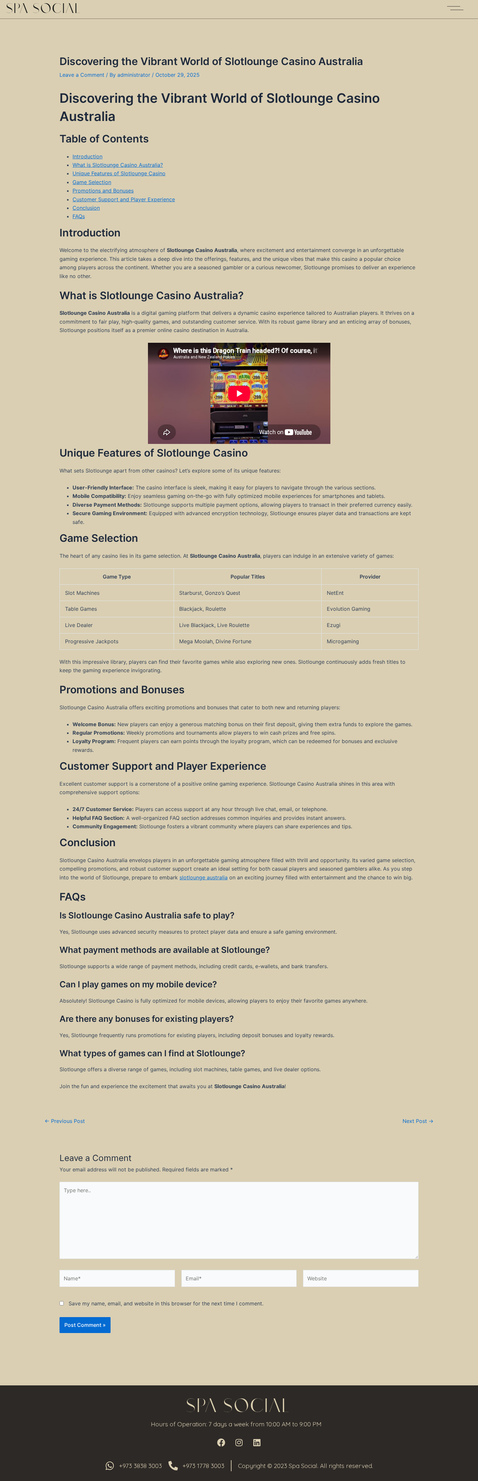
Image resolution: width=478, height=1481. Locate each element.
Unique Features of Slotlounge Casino (119, 173)
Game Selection (92, 182)
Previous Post (65, 1121)
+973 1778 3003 (203, 1466)
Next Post (418, 1121)
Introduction (87, 156)
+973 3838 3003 (140, 1466)
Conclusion (86, 208)
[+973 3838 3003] (109, 1466)
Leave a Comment (82, 75)
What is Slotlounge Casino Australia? (118, 165)
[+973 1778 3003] (173, 1466)
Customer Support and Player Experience (124, 199)
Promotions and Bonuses (103, 190)
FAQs (79, 216)
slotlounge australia (203, 877)
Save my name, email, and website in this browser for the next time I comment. (166, 1303)
